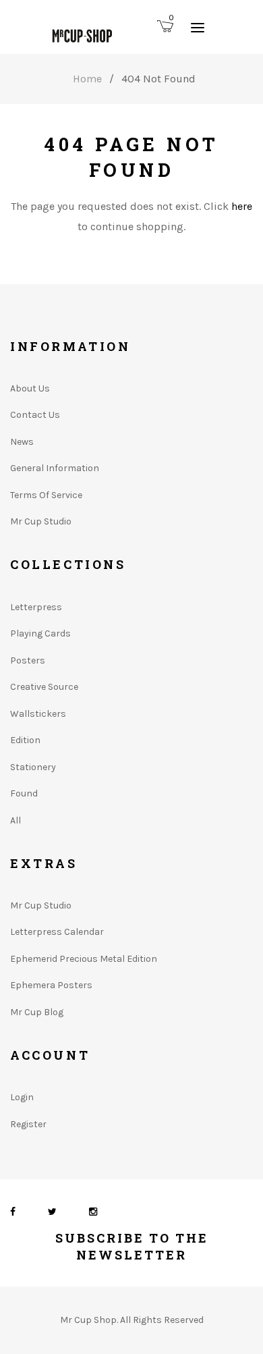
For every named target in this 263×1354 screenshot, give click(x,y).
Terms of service (46, 495)
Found (24, 793)
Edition (25, 740)
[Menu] (197, 27)
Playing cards (40, 633)
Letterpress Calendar (57, 932)
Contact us (35, 415)
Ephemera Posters (51, 985)
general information (54, 468)
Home (87, 78)
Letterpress (36, 607)
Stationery (33, 767)
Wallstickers (38, 714)
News (22, 442)
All (15, 820)
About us (30, 388)
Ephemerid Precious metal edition (83, 959)
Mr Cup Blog (36, 1012)
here (241, 206)
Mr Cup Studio (40, 521)
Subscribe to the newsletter (131, 1246)
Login (22, 1097)
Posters (27, 660)
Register (28, 1124)
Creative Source (44, 687)
